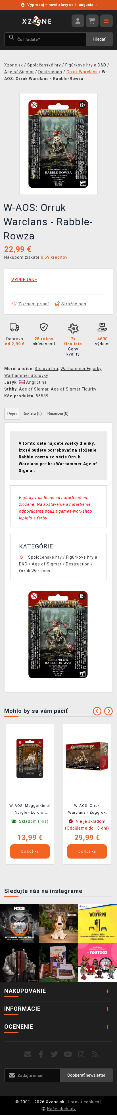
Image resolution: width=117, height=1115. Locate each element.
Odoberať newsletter (86, 1075)
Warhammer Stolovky (26, 375)
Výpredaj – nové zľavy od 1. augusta (62, 5)
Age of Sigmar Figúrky (74, 389)
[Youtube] (68, 1054)
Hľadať (99, 39)
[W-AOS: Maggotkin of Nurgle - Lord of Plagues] (30, 757)
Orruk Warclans (34, 571)
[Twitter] (54, 1054)
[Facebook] (41, 1054)
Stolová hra (46, 368)
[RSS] (95, 1054)
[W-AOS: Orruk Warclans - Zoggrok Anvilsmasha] (87, 757)
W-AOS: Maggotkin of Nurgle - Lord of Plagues (30, 810)
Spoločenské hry (45, 557)
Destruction (78, 564)
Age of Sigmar (34, 389)
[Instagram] (81, 1054)
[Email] (27, 1054)
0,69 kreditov (54, 257)
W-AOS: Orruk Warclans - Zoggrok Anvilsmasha (87, 810)
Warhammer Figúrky (80, 368)
